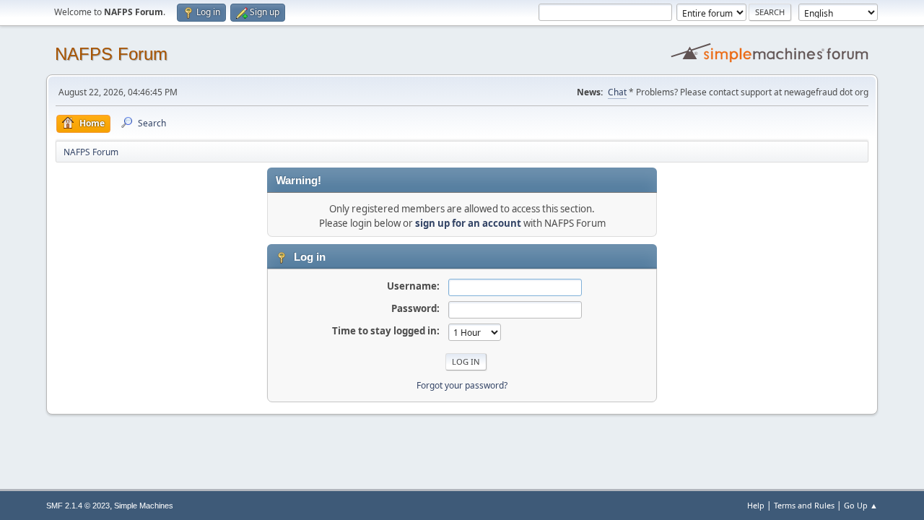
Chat (617, 92)
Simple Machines (143, 505)
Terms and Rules (804, 505)
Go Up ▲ (861, 505)
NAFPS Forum (111, 54)
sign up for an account (468, 223)
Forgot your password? (462, 385)
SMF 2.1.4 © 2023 (78, 505)
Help (755, 505)
